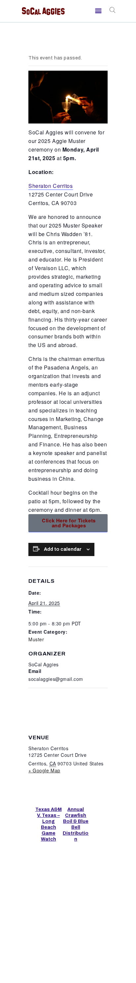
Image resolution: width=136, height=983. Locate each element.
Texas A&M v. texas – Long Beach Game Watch (48, 824)
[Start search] (112, 10)
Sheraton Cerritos (50, 186)
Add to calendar (63, 549)
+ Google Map (44, 770)
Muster (36, 639)
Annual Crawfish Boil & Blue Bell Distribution (75, 824)
